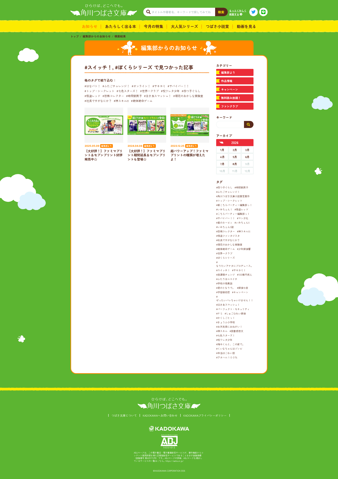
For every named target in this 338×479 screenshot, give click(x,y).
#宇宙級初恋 (223, 292)
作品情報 (226, 81)
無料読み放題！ (231, 98)
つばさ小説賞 (217, 26)
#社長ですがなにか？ (98, 101)
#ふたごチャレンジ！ (116, 86)
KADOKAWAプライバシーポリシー (205, 415)
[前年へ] (221, 142)
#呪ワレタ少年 (170, 91)
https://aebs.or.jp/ (174, 460)
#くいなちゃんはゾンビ (229, 348)
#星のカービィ (224, 222)
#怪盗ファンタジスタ (228, 235)
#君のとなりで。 (225, 288)
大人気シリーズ (184, 26)
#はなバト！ (92, 86)
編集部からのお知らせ (97, 36)
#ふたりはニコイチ (226, 279)
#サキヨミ (158, 86)
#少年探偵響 (244, 249)
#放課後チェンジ (225, 274)
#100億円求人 (244, 274)
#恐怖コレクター (113, 96)
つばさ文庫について (124, 415)
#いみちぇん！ (224, 209)
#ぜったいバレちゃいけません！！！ (236, 298)
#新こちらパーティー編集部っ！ (234, 205)
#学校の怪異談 (224, 283)
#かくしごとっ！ (225, 318)
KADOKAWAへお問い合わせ (160, 415)
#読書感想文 (236, 331)
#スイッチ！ (223, 270)
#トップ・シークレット (99, 91)
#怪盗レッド (92, 96)
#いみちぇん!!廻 (225, 227)
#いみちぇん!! (242, 222)
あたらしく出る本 (120, 26)
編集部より (228, 72)
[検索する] (249, 124)
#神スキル (221, 331)
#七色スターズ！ (127, 91)
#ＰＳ (219, 313)
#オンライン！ (141, 86)
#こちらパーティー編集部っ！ (233, 214)
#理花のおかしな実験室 (188, 96)
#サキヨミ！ (239, 270)
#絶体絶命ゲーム (141, 101)
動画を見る (246, 26)
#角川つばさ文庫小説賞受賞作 (233, 196)
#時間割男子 (134, 96)
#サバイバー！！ (178, 86)
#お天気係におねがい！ (229, 326)
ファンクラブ (229, 106)
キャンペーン (229, 89)
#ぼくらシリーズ (225, 257)
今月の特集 (153, 26)
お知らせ (89, 26)
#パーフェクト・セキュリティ (233, 309)
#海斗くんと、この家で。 (230, 344)
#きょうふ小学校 (225, 322)
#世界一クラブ (149, 91)
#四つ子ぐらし (191, 91)
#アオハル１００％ (226, 357)
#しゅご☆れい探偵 (235, 313)
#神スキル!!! (121, 101)
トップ (74, 36)
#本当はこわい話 (225, 353)
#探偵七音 (242, 288)
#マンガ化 (242, 218)
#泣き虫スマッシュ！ (157, 96)
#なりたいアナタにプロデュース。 (234, 264)
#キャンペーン (240, 292)
